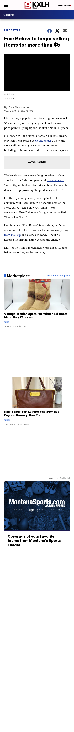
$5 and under (43, 140)
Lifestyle (12, 30)
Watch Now (64, 5)
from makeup (12, 235)
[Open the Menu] (6, 5)
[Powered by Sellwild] (65, 478)
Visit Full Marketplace (58, 275)
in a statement (55, 180)
